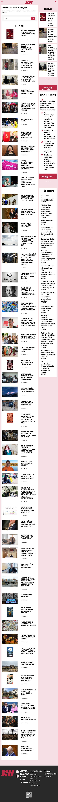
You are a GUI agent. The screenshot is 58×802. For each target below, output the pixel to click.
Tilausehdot (47, 776)
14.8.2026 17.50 (24, 684)
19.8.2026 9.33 (24, 515)
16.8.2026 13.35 (24, 616)
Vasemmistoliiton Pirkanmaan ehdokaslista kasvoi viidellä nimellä (27, 91)
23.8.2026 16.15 (24, 354)
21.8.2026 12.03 (24, 456)
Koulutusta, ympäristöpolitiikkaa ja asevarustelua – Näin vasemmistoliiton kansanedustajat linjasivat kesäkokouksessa (28, 165)
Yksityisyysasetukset (50, 774)
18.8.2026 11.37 (24, 529)
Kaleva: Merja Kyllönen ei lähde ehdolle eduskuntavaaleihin (27, 565)
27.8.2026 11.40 (24, 154)
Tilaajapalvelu (24, 774)
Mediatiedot (24, 777)
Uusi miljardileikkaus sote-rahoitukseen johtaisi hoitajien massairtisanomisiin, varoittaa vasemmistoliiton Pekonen (28, 182)
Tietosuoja (47, 771)
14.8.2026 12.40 (24, 712)
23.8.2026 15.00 (24, 367)
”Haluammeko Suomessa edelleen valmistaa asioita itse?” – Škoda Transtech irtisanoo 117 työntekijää (27, 197)
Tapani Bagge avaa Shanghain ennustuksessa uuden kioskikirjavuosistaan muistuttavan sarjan (28, 678)
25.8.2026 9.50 (24, 281)
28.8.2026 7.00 (24, 113)
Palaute (22, 780)
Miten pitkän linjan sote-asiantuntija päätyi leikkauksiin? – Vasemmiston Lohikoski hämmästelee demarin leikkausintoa (28, 449)
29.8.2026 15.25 (24, 39)
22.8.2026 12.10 (24, 408)
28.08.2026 (43, 202)
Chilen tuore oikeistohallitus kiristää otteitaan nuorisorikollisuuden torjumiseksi (28, 692)
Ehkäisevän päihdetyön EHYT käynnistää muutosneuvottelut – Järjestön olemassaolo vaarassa (28, 48)
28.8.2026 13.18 (24, 54)
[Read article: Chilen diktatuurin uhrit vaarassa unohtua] (10, 598)
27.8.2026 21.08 (24, 124)
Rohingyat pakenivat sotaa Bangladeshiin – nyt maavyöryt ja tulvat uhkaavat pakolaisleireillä (28, 434)
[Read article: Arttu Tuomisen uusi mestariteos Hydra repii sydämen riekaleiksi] (10, 364)
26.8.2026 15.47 (24, 172)
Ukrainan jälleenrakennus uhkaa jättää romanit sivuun (28, 663)
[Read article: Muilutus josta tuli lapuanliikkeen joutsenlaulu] (10, 721)
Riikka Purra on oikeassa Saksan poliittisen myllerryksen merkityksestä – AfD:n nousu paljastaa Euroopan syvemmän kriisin (28, 306)
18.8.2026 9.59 (24, 542)
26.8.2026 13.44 (24, 230)
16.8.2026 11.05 (24, 628)
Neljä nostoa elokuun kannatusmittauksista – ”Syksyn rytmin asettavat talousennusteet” (27, 509)
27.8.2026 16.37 (24, 140)
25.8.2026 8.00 (24, 297)
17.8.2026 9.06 (24, 589)
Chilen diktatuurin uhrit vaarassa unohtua (27, 595)
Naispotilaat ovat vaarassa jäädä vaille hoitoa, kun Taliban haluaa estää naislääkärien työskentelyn (28, 78)
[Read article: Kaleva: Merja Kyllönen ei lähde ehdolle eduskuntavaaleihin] (10, 568)
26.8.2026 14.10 (24, 189)
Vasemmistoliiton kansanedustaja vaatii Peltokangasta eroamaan (27, 748)
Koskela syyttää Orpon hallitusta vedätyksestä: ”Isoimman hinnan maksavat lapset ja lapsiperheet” (28, 523)
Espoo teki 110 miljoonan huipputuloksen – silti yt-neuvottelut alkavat (27, 537)
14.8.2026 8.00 (24, 741)
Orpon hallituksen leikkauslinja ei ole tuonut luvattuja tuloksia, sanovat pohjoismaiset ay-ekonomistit (28, 706)
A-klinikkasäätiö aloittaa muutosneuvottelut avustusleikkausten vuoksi (27, 476)
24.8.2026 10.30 (24, 329)
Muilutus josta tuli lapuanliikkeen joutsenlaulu (28, 718)
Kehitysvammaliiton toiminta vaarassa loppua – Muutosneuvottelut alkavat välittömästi (28, 275)
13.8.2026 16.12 (24, 753)
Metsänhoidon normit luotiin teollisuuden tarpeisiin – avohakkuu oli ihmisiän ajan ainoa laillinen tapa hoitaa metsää (28, 734)
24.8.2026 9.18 (24, 341)
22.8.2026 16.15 (24, 395)
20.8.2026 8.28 (24, 501)
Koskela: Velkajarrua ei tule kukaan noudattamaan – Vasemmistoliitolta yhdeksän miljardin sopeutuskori (28, 212)
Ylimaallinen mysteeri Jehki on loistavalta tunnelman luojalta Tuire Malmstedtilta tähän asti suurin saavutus (28, 650)
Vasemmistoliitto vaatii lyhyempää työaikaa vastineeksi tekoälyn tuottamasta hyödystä (27, 134)
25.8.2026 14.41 (24, 267)
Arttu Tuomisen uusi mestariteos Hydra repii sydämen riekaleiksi (27, 362)
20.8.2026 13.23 (24, 481)
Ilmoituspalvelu (25, 782)
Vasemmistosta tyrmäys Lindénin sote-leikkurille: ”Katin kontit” (27, 463)
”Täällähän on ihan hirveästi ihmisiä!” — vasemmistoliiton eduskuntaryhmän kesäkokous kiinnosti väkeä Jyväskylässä (28, 107)
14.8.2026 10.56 (24, 723)
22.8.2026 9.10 (24, 440)
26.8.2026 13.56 (24, 203)
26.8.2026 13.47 (24, 218)
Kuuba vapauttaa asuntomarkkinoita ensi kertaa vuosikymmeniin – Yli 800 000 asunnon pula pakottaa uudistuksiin (28, 64)
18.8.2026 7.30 (24, 558)
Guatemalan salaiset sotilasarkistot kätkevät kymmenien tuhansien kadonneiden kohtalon (27, 376)
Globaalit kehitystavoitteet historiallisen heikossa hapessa (28, 349)
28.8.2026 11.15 (24, 70)
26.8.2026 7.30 (24, 248)
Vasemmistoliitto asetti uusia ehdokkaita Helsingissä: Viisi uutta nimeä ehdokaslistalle (28, 336)
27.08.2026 (43, 224)
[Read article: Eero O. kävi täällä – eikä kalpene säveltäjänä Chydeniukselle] (10, 227)
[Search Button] (33, 18)
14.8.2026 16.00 (24, 698)
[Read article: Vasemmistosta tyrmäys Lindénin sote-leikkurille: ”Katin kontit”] (10, 465)
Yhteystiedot (24, 771)
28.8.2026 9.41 (24, 84)
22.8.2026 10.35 (24, 426)
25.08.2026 (43, 347)
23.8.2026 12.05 (24, 382)
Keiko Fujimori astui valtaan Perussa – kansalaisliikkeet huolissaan (28, 636)
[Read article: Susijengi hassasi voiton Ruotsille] (10, 123)
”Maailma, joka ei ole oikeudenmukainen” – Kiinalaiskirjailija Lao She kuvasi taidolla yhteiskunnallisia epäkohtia (28, 291)
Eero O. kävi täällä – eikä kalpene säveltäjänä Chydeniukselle (27, 225)
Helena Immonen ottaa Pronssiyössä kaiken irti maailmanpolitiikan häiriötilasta (27, 610)
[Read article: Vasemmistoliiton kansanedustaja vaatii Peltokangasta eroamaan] (10, 750)
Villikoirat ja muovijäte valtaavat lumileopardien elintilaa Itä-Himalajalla (27, 389)
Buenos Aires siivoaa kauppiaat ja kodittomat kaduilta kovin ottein (27, 402)
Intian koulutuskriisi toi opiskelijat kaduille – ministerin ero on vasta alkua (28, 623)
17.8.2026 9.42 (24, 571)
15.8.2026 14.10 (24, 642)
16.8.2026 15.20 (24, 600)
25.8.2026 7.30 (24, 313)
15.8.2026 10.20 (24, 667)
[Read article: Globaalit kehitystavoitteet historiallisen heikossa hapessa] (10, 351)
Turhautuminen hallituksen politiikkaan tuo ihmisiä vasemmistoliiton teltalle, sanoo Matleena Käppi (28, 149)
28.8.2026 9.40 (24, 97)
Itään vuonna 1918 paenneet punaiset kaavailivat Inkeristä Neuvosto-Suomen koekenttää (28, 33)
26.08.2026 (43, 262)
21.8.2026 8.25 (24, 468)
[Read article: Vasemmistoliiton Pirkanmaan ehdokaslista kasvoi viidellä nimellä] (10, 94)
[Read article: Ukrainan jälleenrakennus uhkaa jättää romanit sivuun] (10, 666)
